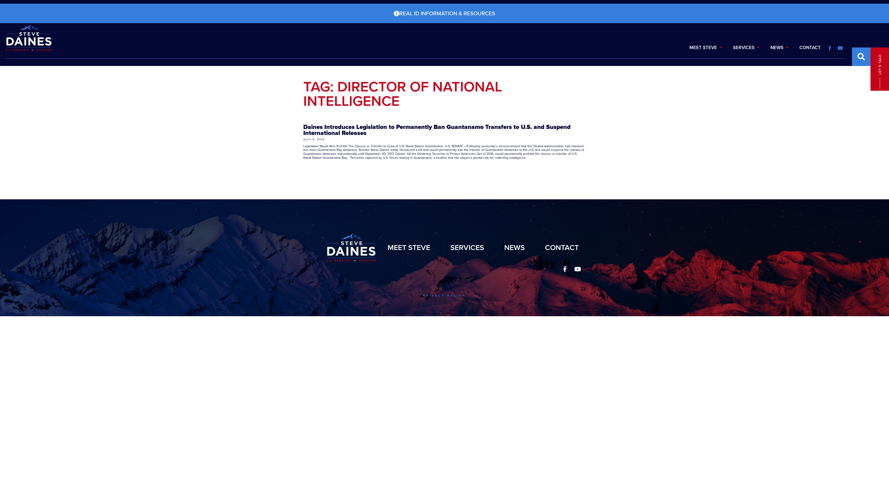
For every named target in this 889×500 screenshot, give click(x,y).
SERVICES (743, 47)
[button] (861, 56)
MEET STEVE (703, 47)
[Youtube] (577, 269)
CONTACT (810, 47)
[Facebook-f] (565, 269)
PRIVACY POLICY (444, 296)
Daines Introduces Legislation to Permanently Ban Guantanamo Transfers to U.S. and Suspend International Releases (437, 129)
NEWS (776, 47)
